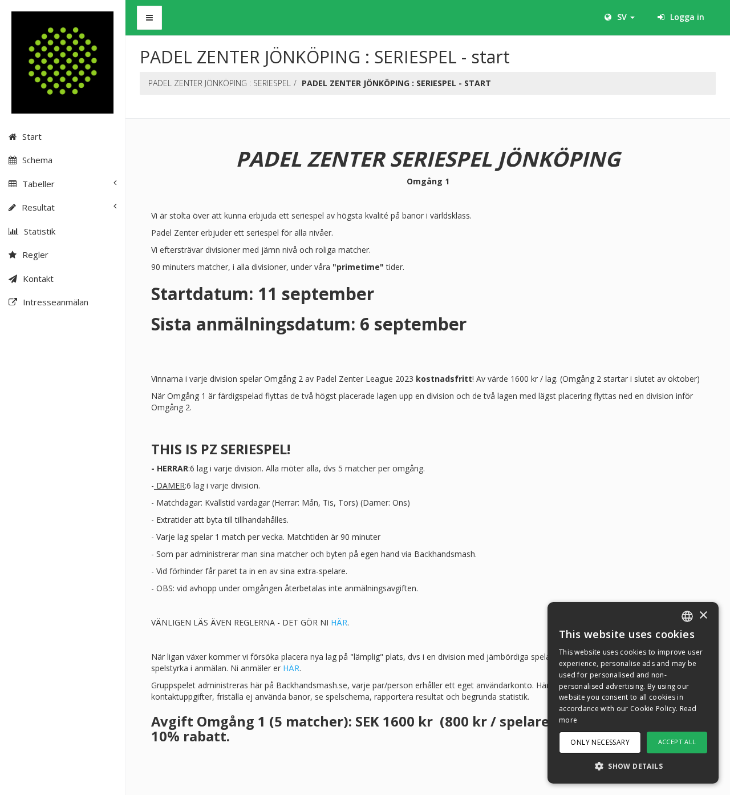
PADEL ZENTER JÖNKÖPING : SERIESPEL (219, 83)
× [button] (703, 615)
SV (622, 16)
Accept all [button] (677, 741)
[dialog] (633, 693)
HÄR (339, 622)
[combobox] (687, 616)
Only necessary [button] (600, 742)
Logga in (686, 16)
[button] (633, 765)
